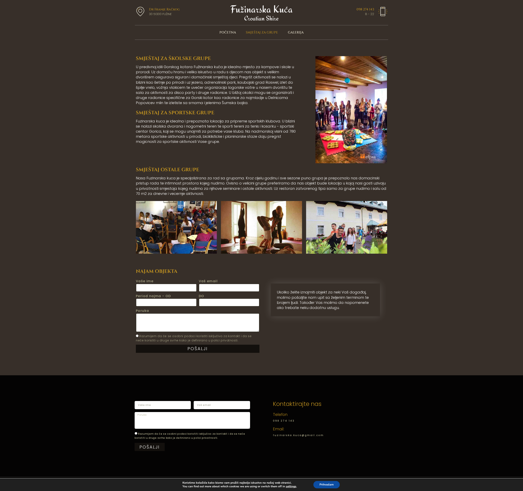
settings (291, 486)
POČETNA (227, 32)
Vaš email (208, 281)
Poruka (142, 311)
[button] (140, 227)
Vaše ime (144, 281)
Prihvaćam (327, 485)
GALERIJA (296, 32)
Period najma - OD (153, 296)
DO (201, 296)
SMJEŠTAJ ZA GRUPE (262, 32)
